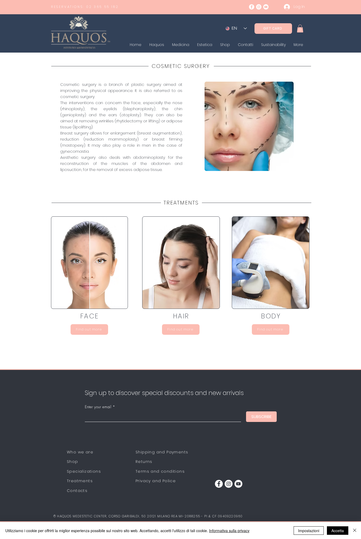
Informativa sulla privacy (229, 530)
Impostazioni (308, 530)
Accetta (337, 530)
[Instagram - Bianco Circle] (258, 7)
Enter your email (98, 407)
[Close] (354, 530)
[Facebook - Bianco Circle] (251, 7)
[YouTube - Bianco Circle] (266, 7)
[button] (300, 28)
